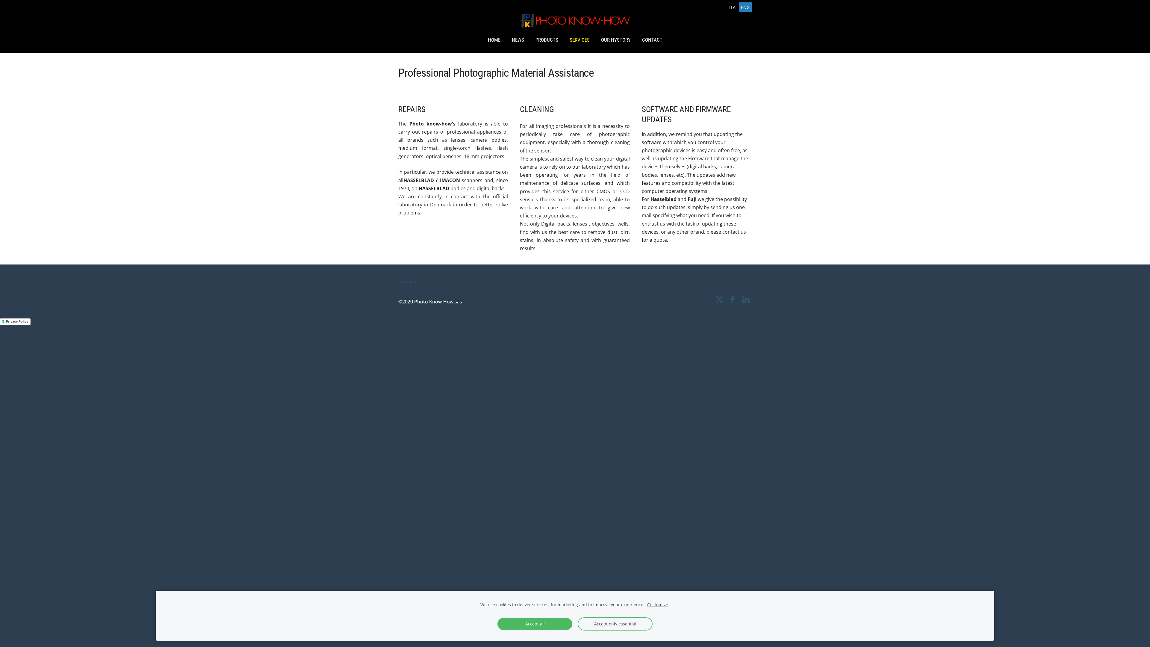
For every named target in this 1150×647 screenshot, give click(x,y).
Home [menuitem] (494, 40)
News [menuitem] (518, 40)
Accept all (535, 624)
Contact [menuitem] (652, 40)
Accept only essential (615, 624)
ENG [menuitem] (745, 7)
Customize (657, 604)
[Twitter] (719, 299)
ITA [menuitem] (732, 7)
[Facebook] (733, 299)
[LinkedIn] (746, 299)
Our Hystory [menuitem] (616, 40)
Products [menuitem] (546, 40)
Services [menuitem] (580, 40)
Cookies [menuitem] (407, 281)
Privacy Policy (17, 321)
